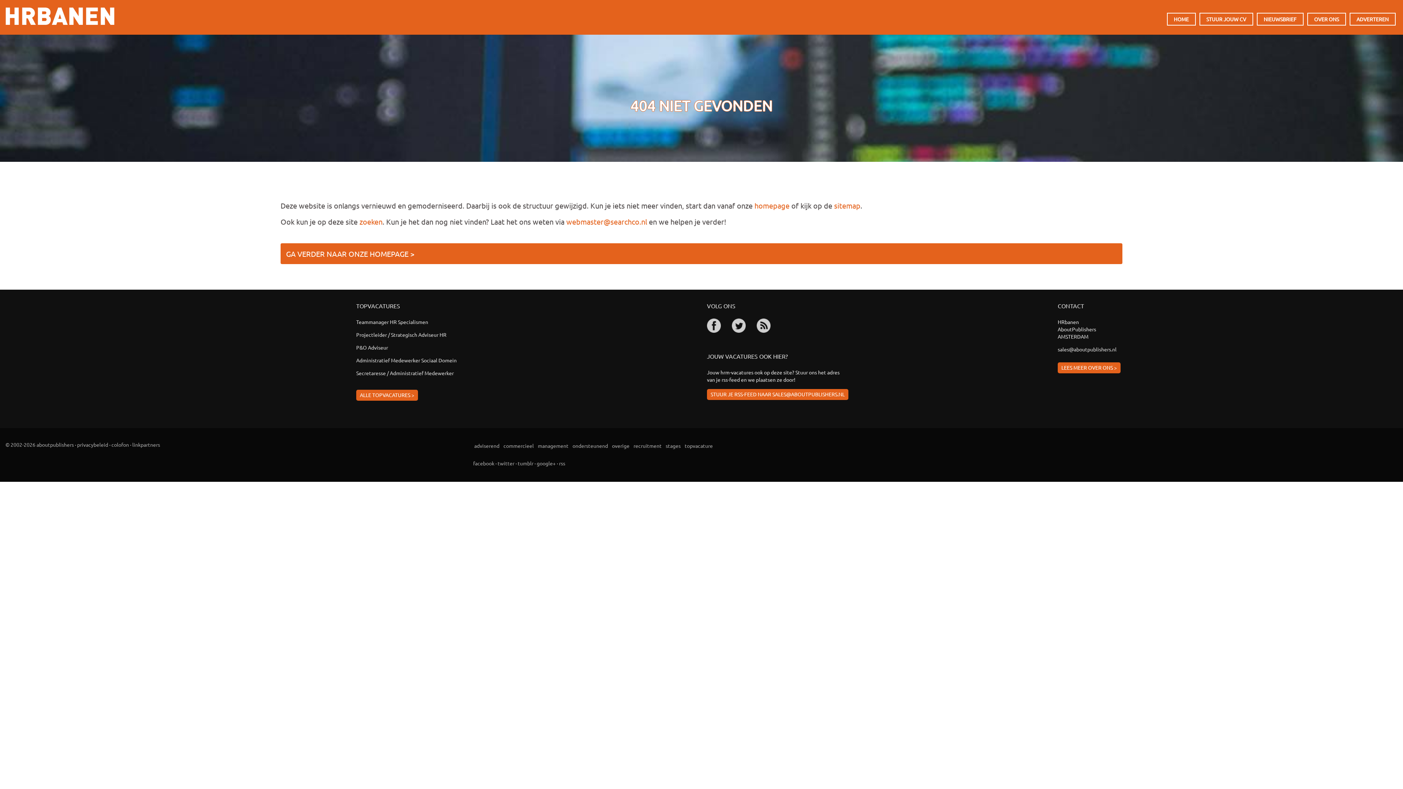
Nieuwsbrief (1280, 19)
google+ (546, 463)
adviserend (486, 445)
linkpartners (146, 444)
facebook (483, 463)
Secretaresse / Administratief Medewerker (405, 373)
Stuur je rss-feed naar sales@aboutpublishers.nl (778, 394)
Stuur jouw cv (1226, 19)
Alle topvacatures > (387, 395)
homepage (772, 205)
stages (673, 445)
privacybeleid (92, 444)
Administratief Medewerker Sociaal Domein (406, 360)
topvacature (699, 445)
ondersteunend (590, 445)
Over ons (1326, 19)
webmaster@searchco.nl (606, 221)
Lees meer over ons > (1089, 367)
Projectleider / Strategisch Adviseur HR (401, 334)
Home (1181, 19)
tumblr (525, 463)
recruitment (648, 445)
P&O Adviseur (372, 347)
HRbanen (59, 16)
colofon (120, 444)
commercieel (518, 445)
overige (621, 445)
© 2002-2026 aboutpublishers (39, 444)
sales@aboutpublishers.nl (1087, 349)
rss (562, 463)
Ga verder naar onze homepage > (350, 253)
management (553, 445)
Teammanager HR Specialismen (392, 322)
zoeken (371, 221)
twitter (506, 463)
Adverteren (1373, 19)
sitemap (847, 205)
